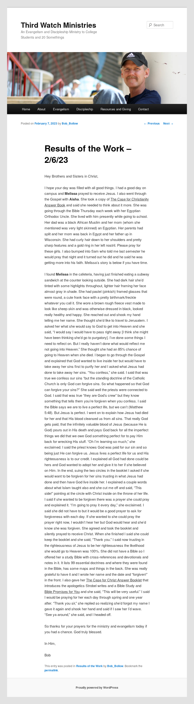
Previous (152, 123)
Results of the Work (89, 666)
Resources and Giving (116, 109)
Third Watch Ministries (58, 25)
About (41, 109)
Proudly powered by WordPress (97, 687)
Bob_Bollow (70, 123)
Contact (143, 109)
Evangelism (61, 109)
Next (168, 123)
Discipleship (84, 109)
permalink (51, 670)
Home (26, 109)
